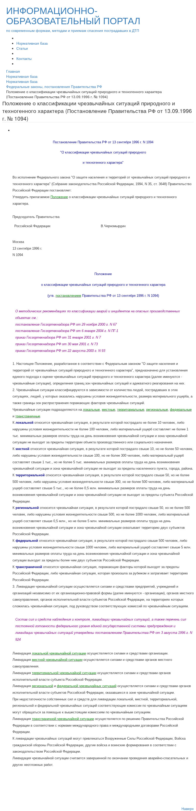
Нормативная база (32, 43)
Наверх (187, 808)
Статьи (22, 48)
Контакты (24, 58)
